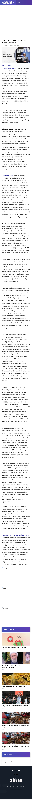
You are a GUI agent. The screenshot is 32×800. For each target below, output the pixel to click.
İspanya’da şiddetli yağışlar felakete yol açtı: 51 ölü (15, 726)
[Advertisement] (16, 23)
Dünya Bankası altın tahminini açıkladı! (13, 686)
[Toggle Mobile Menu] (13, 2)
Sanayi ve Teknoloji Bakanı (9, 68)
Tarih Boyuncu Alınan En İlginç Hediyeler (14, 647)
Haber (3, 649)
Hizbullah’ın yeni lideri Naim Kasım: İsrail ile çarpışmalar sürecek (15, 666)
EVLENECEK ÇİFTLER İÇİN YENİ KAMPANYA (15, 535)
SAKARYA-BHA (6, 65)
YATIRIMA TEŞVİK (7, 175)
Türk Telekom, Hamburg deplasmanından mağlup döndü (15, 706)
